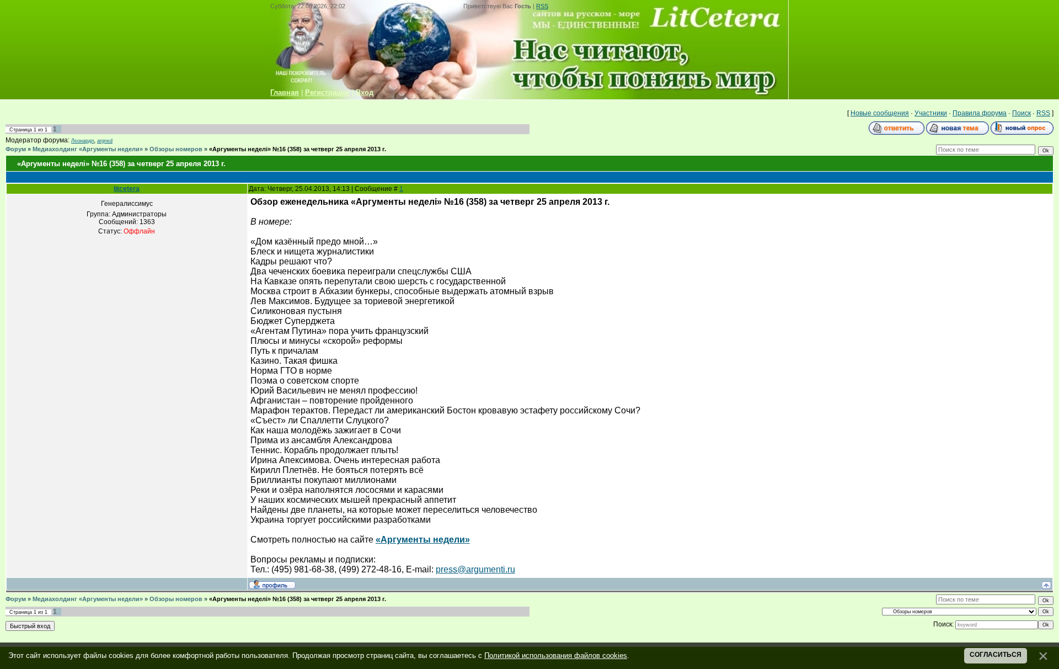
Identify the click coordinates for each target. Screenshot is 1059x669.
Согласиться (995, 655)
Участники (930, 113)
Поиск (1021, 113)
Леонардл (82, 141)
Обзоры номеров (175, 149)
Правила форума (980, 113)
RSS (542, 6)
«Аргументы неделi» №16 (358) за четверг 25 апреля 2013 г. (297, 149)
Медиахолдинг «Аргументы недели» (88, 149)
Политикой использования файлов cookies (555, 655)
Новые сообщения (880, 113)
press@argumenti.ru (475, 569)
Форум (16, 149)
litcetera (127, 189)
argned (105, 141)
